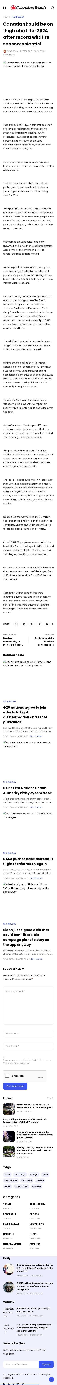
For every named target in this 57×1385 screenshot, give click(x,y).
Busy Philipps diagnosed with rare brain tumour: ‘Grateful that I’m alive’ (25, 1120)
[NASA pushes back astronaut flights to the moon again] (28, 831)
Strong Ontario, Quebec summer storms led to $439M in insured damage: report (35, 1150)
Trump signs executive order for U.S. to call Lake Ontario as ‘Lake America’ (35, 1268)
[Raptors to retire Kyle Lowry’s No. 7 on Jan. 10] (9, 1312)
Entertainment (12, 1244)
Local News (37, 1224)
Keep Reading (36, 736)
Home (5, 17)
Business (35, 1244)
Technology (17, 17)
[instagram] (13, 1384)
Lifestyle (8, 1234)
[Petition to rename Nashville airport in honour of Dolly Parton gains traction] (9, 1136)
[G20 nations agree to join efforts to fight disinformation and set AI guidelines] (28, 679)
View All (51, 1098)
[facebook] (4, 1384)
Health (34, 1234)
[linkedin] (18, 1384)
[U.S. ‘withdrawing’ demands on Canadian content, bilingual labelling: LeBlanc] (9, 1328)
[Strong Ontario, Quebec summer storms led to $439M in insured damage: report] (9, 1151)
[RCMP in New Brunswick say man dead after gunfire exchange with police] (9, 1287)
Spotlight (9, 1214)
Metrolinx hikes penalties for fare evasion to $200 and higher (34, 1106)
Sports (34, 1214)
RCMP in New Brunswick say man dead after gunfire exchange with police (35, 1286)
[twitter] (9, 1384)
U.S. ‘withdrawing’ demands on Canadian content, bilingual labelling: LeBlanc (34, 1327)
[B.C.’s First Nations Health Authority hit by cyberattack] (28, 760)
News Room (12, 51)
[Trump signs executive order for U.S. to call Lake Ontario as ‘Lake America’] (9, 1269)
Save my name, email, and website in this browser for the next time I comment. (27, 1061)
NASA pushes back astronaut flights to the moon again (28, 861)
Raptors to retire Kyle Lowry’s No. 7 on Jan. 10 (33, 1310)
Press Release (11, 1224)
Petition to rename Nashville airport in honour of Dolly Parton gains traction (35, 1135)
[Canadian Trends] (28, 8)
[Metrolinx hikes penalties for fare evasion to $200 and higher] (9, 1109)
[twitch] (23, 1384)
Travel (7, 1204)
